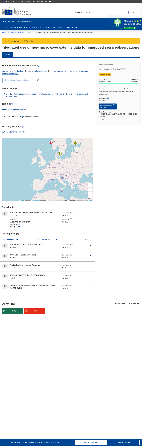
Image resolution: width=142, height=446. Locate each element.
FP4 (29, 32)
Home (5, 27)
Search (74, 27)
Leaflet (22, 200)
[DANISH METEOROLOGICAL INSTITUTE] (60, 153)
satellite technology (10, 74)
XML (14, 311)
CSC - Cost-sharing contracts (13, 132)
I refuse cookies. (123, 442)
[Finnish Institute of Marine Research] (76, 143)
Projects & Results (31, 27)
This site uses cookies (19, 442)
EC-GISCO (54, 200)
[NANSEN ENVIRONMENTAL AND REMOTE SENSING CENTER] (51, 142)
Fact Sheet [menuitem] (7, 55)
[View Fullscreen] (90, 185)
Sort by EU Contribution (46, 239)
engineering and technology (13, 71)
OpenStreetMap (35, 200)
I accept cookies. (90, 442)
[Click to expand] (91, 245)
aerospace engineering (79, 71)
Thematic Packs (15, 27)
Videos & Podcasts (47, 27)
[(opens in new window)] (19, 11)
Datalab (67, 27)
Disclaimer (89, 200)
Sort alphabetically (9, 239)
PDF (36, 311)
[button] (88, 12)
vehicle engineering (58, 71)
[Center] (90, 193)
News (59, 27)
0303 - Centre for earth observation (15, 109)
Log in (79, 13)
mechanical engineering (37, 71)
